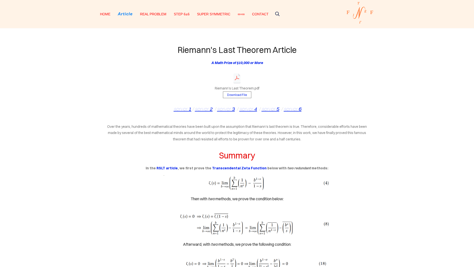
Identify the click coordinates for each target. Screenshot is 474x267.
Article (125, 14)
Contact (260, 14)
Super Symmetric (213, 14)
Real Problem (153, 14)
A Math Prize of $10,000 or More (237, 63)
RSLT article (167, 168)
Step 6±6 (182, 14)
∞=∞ (241, 14)
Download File (237, 95)
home (105, 14)
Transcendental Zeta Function (239, 168)
